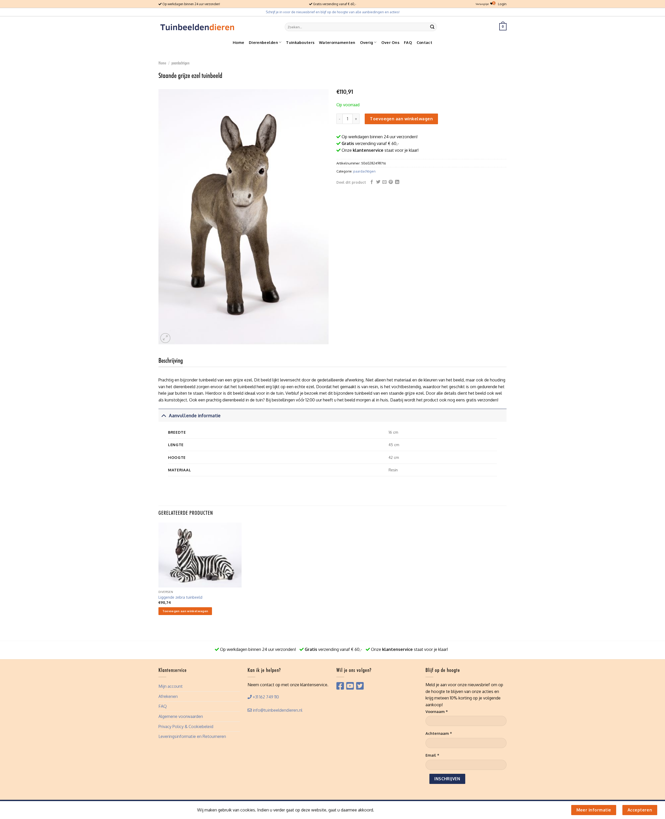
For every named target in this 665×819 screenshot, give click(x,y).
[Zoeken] (432, 26)
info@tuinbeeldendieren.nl (277, 710)
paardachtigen (180, 63)
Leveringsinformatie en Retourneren (192, 736)
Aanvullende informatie (195, 415)
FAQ (408, 42)
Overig (366, 42)
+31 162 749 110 (265, 696)
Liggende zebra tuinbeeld (180, 597)
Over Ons (390, 42)
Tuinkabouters (300, 42)
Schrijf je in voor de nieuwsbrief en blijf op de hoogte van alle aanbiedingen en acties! (333, 12)
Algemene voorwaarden (180, 716)
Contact (424, 42)
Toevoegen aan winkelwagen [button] (185, 611)
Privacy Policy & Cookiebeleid (185, 726)
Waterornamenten (337, 42)
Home (238, 42)
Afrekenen (168, 696)
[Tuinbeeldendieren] (197, 27)
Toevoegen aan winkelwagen (401, 118)
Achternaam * (438, 733)
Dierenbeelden (263, 42)
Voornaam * (436, 711)
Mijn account (170, 686)
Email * (432, 755)
